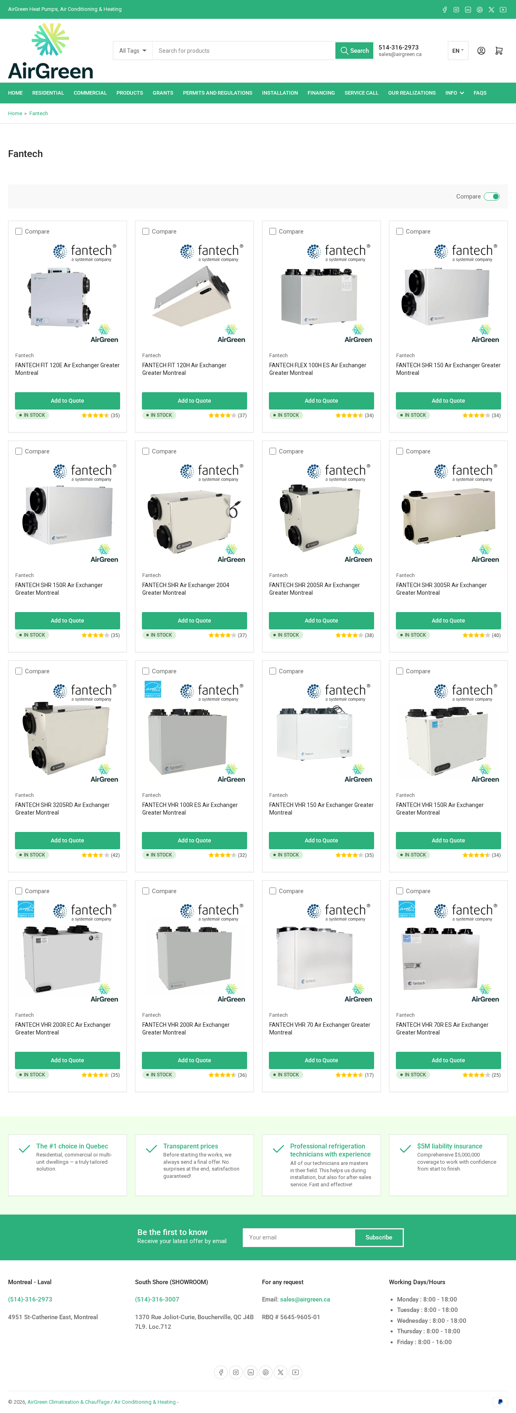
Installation (280, 93)
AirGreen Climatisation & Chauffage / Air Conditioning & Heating (101, 1402)
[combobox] (264, 50)
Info (451, 93)
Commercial (90, 93)
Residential (48, 93)
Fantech (38, 113)
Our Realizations (412, 93)
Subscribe (379, 1237)
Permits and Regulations (217, 93)
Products (130, 93)
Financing (321, 93)
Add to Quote (67, 400)
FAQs (480, 93)
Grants (163, 93)
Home (15, 93)
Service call (362, 93)
